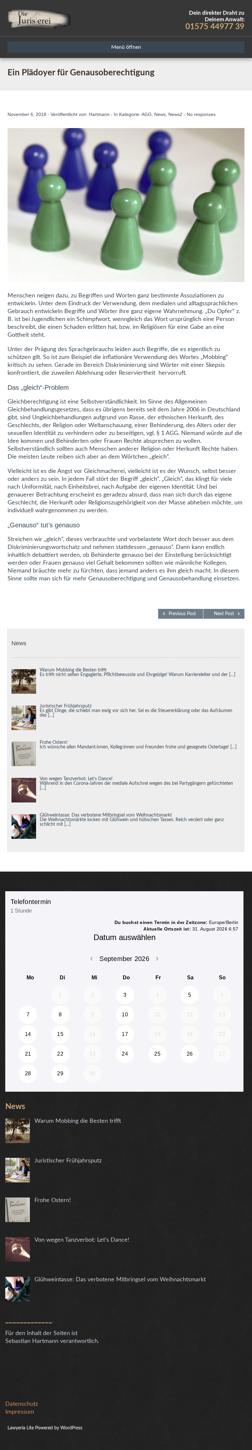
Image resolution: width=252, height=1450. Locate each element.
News (160, 114)
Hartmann (99, 114)
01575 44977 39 (214, 27)
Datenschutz (21, 1404)
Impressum (19, 1412)
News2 (175, 114)
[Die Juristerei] (39, 18)
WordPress (70, 1428)
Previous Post (182, 614)
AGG (146, 114)
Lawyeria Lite (21, 1428)
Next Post (224, 614)
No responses (201, 114)
